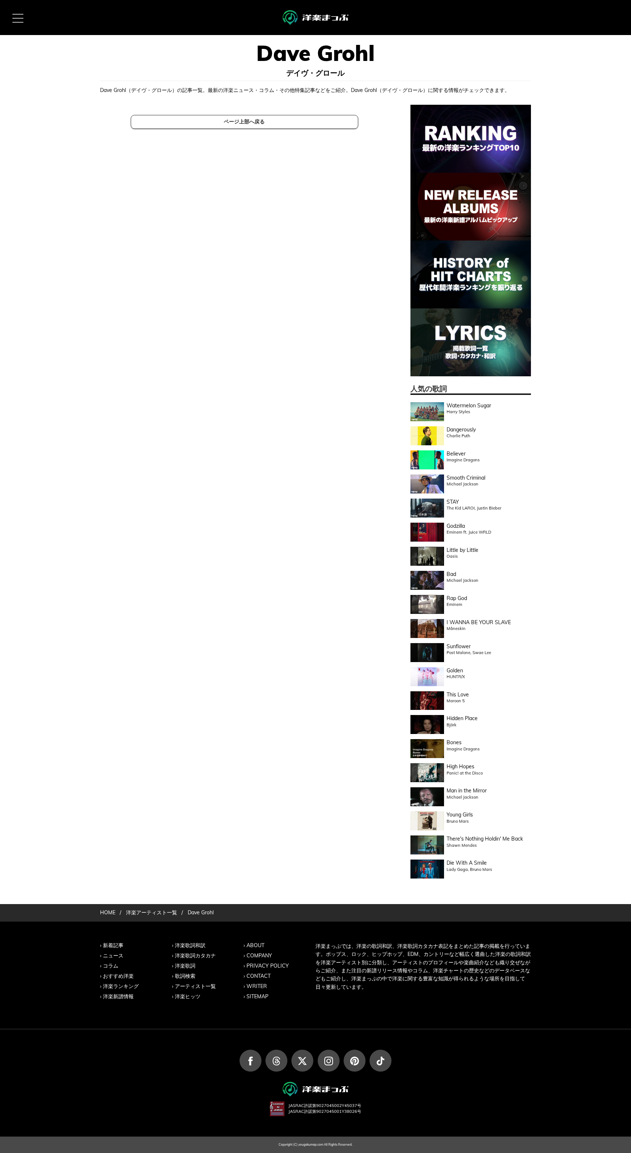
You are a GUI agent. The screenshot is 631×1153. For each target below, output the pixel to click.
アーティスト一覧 (195, 986)
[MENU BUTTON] (17, 17)
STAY (453, 502)
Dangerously (461, 429)
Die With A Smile (467, 863)
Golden (455, 670)
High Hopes (460, 766)
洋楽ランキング (121, 986)
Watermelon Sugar (469, 405)
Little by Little (462, 550)
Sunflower (459, 646)
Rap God (457, 598)
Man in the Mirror (467, 790)
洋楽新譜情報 (118, 996)
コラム (110, 965)
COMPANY (259, 955)
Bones (454, 742)
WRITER (256, 986)
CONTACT (258, 976)
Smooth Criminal (466, 477)
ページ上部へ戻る (244, 121)
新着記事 (113, 945)
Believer (456, 453)
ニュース (113, 955)
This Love (458, 694)
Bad (451, 574)
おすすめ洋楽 (118, 976)
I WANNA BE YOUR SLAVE (479, 622)
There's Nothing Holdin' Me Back (485, 838)
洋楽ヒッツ (187, 996)
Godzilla (456, 526)
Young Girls (460, 814)
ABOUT (255, 945)
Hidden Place (462, 718)
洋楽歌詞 (185, 965)
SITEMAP (257, 996)
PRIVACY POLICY (267, 965)
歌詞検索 (185, 976)
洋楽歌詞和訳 (190, 945)
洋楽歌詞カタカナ (195, 955)
